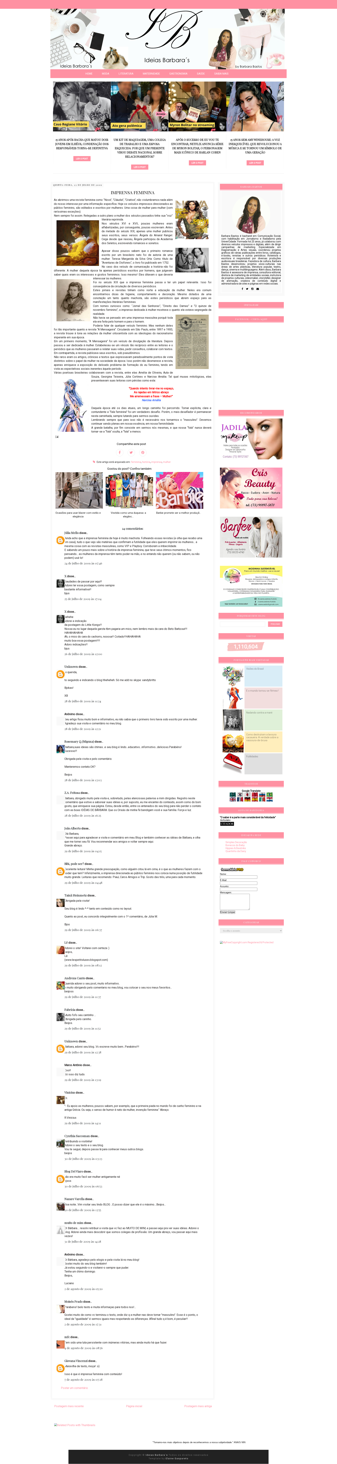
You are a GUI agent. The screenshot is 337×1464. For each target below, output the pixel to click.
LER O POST (82, 167)
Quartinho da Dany (236, 851)
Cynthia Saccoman (77, 1136)
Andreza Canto (74, 978)
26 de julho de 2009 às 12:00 (83, 654)
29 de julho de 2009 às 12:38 (82, 1052)
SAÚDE (201, 73)
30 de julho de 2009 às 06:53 (83, 1186)
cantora (197, 157)
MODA (105, 73)
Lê (66, 942)
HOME (88, 73)
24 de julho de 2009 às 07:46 (83, 563)
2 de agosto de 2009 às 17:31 (82, 1324)
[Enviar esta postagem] (56, 436)
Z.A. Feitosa (72, 793)
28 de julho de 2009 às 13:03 (83, 780)
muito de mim (73, 1223)
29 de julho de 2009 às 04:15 (83, 851)
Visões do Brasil (255, 668)
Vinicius (69, 1092)
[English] (233, 800)
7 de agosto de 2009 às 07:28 (83, 1379)
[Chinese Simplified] (255, 795)
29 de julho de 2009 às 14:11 (82, 1123)
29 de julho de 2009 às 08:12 (83, 965)
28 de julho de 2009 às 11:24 (82, 701)
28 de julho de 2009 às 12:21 (82, 729)
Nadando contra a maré (259, 712)
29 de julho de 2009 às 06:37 (83, 930)
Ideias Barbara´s (157, 1455)
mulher (167, 462)
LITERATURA (126, 73)
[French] (240, 800)
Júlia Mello (71, 533)
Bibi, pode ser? (74, 864)
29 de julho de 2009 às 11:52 (82, 1028)
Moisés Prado (73, 1301)
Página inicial (134, 1406)
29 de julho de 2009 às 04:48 (83, 883)
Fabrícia (69, 1009)
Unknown (71, 666)
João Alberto (72, 828)
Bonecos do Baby (235, 845)
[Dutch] (269, 800)
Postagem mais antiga (198, 1406)
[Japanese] (247, 795)
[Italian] (262, 800)
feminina (136, 462)
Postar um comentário (74, 1388)
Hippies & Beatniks (236, 848)
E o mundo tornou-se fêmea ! (262, 690)
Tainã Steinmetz (75, 895)
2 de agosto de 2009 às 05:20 (83, 1289)
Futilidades (252, 756)
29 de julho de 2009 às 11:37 (82, 997)
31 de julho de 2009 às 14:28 (82, 1241)
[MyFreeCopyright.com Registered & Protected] (246, 942)
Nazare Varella (74, 1199)
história (146, 462)
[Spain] (255, 800)
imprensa (156, 462)
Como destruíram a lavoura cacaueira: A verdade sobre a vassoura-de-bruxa (262, 737)
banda (255, 152)
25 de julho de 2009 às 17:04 (82, 599)
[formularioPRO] (232, 871)
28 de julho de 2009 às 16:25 (82, 815)
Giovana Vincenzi (76, 1361)
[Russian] (262, 795)
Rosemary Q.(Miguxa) (79, 741)
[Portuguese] (269, 795)
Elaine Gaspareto (177, 1458)
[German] (247, 800)
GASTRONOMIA (178, 73)
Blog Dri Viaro (73, 1171)
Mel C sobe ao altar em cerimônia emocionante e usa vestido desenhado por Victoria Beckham (255, 144)
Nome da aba (26, 3)
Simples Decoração (236, 842)
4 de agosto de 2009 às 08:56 (83, 1348)
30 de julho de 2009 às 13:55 (82, 1210)
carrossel (82, 161)
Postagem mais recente (69, 1406)
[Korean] (240, 795)
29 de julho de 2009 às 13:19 (82, 1080)
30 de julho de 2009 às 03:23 (83, 1159)
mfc (67, 1337)
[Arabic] (233, 795)
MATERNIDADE (151, 73)
